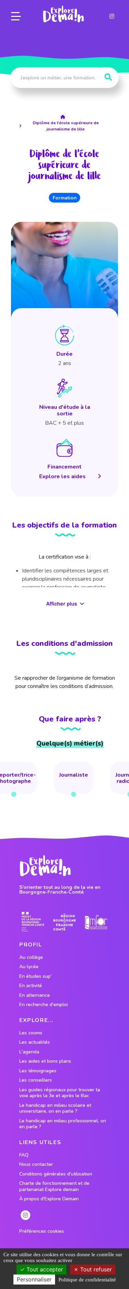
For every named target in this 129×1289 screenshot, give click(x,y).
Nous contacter (36, 1164)
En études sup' (35, 976)
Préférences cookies (41, 1231)
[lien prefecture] (33, 922)
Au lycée (29, 967)
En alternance (34, 995)
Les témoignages (37, 1071)
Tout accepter (44, 1269)
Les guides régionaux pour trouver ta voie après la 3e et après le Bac (59, 1093)
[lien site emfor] (96, 922)
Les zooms (30, 1033)
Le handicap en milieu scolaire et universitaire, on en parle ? (55, 1108)
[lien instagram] (112, 16)
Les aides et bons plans (45, 1061)
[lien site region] (64, 922)
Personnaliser (34, 1279)
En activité (30, 986)
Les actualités (34, 1042)
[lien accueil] (64, 117)
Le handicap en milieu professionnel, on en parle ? (62, 1124)
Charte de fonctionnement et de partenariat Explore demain (54, 1186)
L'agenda (29, 1052)
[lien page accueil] (63, 14)
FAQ (24, 1155)
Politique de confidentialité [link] (87, 1279)
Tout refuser (95, 1269)
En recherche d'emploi (43, 1005)
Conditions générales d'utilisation (55, 1174)
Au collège (31, 957)
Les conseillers (35, 1080)
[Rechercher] (108, 77)
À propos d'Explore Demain (49, 1199)
